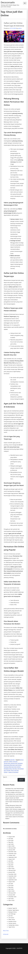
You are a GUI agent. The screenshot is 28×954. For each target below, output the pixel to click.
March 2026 (11, 846)
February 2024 (12, 893)
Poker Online (11, 919)
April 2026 (11, 844)
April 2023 (11, 898)
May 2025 (10, 864)
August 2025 (11, 859)
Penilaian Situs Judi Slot (10, 768)
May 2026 (10, 842)
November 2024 (12, 876)
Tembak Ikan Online (13, 925)
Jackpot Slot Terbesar (16, 763)
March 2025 (11, 868)
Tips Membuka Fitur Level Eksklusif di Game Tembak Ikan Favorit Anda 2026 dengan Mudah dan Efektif (14, 796)
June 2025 (10, 863)
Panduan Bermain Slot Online (12, 767)
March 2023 (11, 900)
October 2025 (11, 855)
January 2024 (11, 895)
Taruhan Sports (12, 923)
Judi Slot (12, 760)
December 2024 (12, 874)
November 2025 (12, 853)
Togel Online (11, 927)
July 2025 (10, 861)
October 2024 (11, 878)
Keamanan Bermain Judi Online (12, 765)
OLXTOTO (19, 948)
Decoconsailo (8, 2)
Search (5, 777)
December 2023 (12, 896)
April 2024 (11, 889)
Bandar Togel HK (12, 908)
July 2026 (10, 838)
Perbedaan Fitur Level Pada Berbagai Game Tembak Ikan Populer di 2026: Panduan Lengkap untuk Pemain (14, 790)
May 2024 (10, 887)
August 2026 (11, 836)
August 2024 (11, 881)
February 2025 (12, 870)
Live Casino (11, 917)
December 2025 (12, 851)
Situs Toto (6, 930)
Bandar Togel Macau (13, 910)
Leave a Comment (13, 772)
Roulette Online (12, 921)
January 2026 (11, 849)
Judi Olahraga (11, 914)
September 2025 (12, 857)
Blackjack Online (12, 912)
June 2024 (10, 885)
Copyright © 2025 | (11, 948)
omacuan (5, 934)
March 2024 (11, 891)
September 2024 (12, 879)
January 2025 (11, 872)
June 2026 (10, 840)
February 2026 (12, 848)
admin (20, 28)
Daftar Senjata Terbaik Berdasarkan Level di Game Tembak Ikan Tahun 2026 (14, 801)
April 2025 (11, 866)
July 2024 (10, 883)
